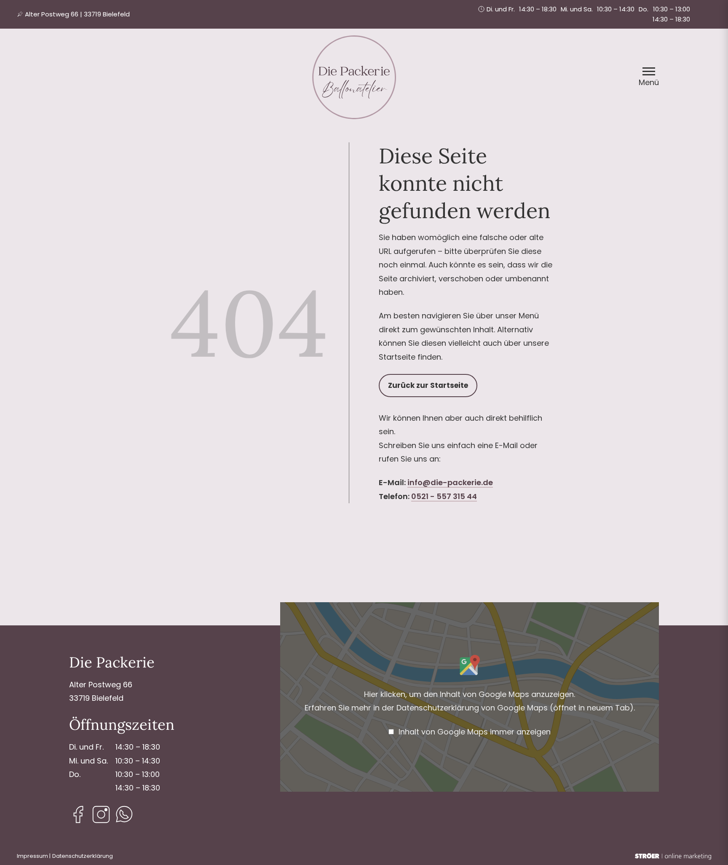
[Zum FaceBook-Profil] (78, 814)
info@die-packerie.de (450, 482)
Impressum (32, 856)
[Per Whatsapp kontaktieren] (124, 814)
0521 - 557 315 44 (444, 496)
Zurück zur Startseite (428, 385)
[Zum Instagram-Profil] (101, 814)
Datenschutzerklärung (82, 856)
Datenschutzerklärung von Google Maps (515, 707)
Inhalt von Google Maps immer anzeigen (475, 731)
